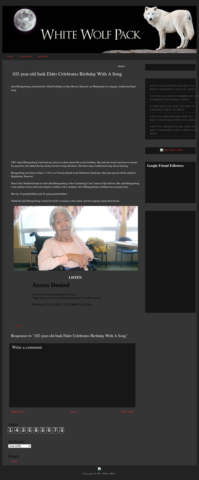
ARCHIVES (43, 56)
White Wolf (109, 473)
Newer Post (17, 411)
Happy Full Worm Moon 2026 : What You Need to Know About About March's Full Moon (174, 130)
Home (10, 56)
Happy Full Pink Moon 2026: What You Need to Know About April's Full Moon (173, 118)
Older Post (127, 411)
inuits (18, 326)
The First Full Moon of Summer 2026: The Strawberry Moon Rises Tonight (174, 98)
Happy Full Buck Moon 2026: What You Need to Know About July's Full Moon (172, 87)
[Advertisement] (75, 124)
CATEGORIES (25, 56)
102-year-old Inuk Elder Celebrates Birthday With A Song (67, 74)
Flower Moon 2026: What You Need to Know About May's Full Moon (172, 108)
